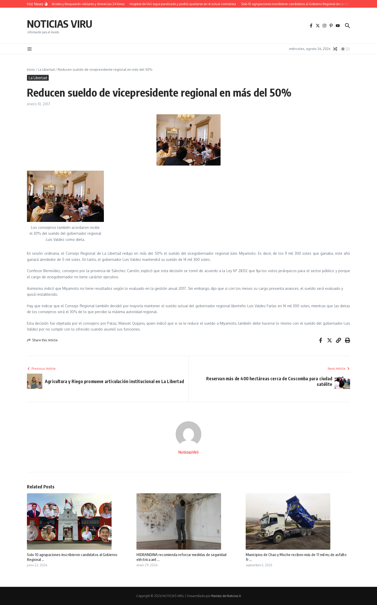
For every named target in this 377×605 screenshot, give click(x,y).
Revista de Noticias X (226, 596)
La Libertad (46, 69)
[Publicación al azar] (335, 49)
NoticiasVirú (188, 452)
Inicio (31, 69)
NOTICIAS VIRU (59, 23)
